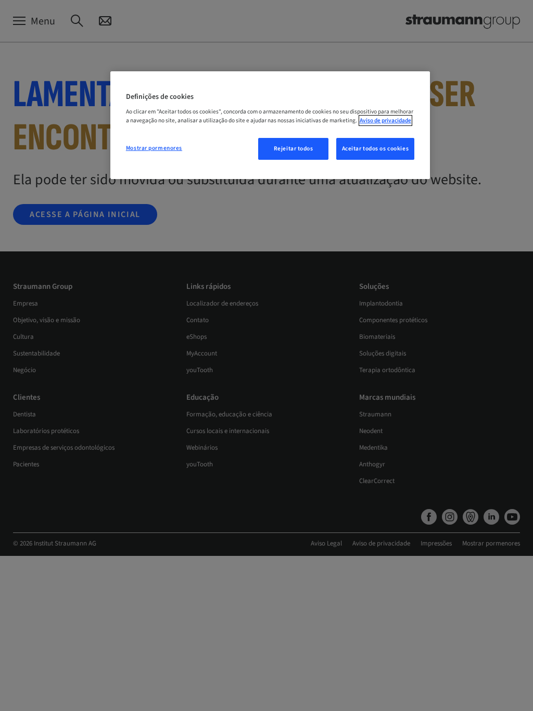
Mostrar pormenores (154, 148)
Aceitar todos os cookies (375, 148)
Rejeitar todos (293, 148)
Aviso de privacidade (385, 120)
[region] (270, 125)
